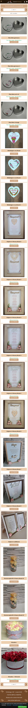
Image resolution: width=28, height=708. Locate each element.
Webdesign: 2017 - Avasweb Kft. (14, 692)
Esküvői (17, 1)
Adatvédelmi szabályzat (18, 705)
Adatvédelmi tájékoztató (14, 700)
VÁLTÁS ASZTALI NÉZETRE (14, 694)
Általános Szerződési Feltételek (14, 697)
